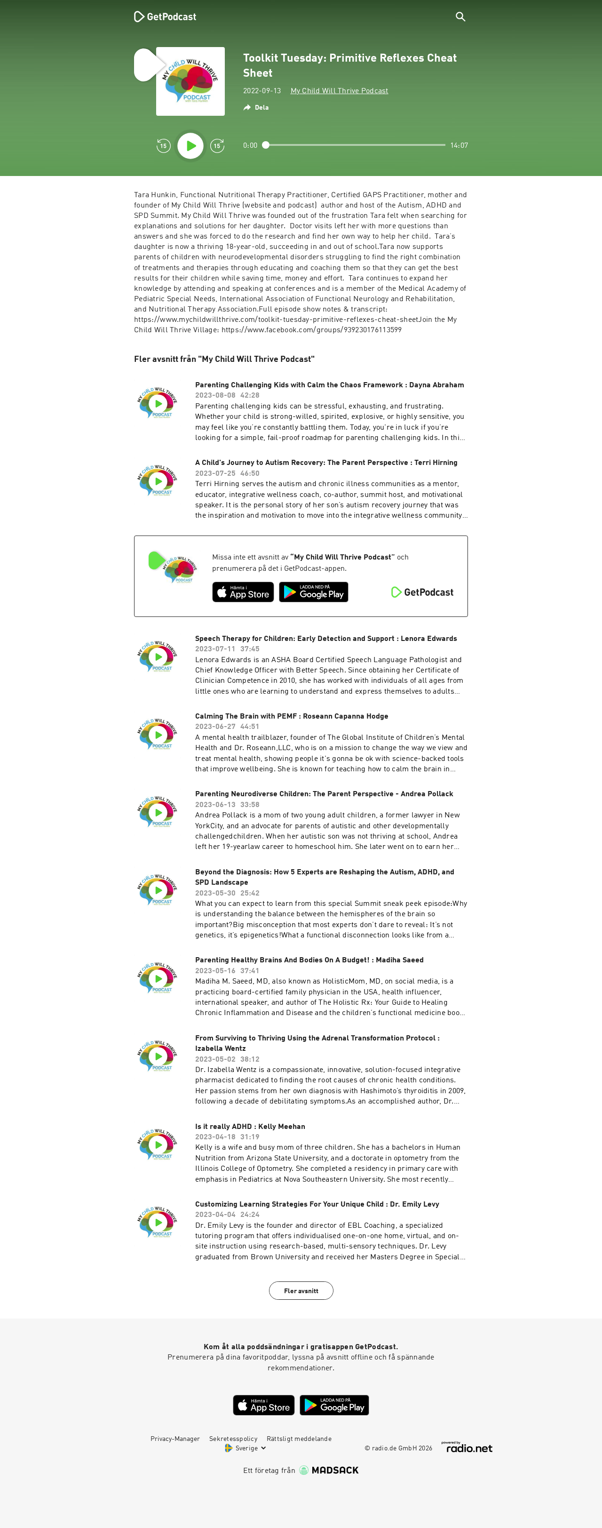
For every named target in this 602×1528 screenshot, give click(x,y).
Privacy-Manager (175, 1439)
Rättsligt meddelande (299, 1439)
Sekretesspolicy (233, 1439)
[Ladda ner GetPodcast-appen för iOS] (243, 592)
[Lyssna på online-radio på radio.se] (467, 1446)
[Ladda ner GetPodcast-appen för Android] (314, 592)
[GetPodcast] (159, 16)
